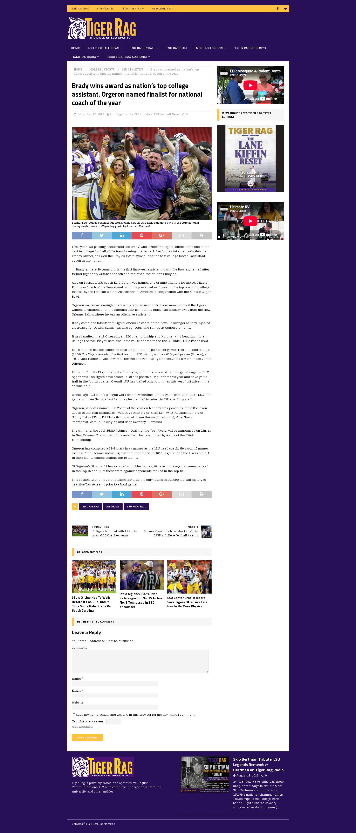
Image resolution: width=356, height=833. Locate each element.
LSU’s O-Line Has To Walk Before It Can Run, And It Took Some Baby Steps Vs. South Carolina (91, 604)
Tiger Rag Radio (83, 56)
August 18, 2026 (248, 775)
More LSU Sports (209, 48)
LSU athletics (143, 114)
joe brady (112, 506)
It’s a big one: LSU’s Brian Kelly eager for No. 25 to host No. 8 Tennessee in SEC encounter (142, 600)
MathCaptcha (87, 727)
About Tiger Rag (131, 9)
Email (77, 690)
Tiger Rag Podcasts (250, 48)
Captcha (78, 721)
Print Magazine (80, 9)
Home (75, 48)
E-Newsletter (105, 9)
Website (77, 702)
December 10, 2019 (90, 114)
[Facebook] (277, 8)
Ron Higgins (118, 114)
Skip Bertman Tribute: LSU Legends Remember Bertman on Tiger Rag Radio (258, 764)
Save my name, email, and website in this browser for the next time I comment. (135, 714)
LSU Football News (103, 48)
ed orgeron (90, 506)
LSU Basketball (142, 48)
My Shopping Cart (162, 9)
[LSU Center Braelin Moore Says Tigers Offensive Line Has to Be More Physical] (189, 576)
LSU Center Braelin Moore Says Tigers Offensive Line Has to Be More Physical (187, 602)
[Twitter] (285, 8)
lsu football (136, 506)
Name (77, 678)
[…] (277, 807)
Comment (79, 647)
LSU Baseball (176, 48)
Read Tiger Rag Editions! (127, 56)
